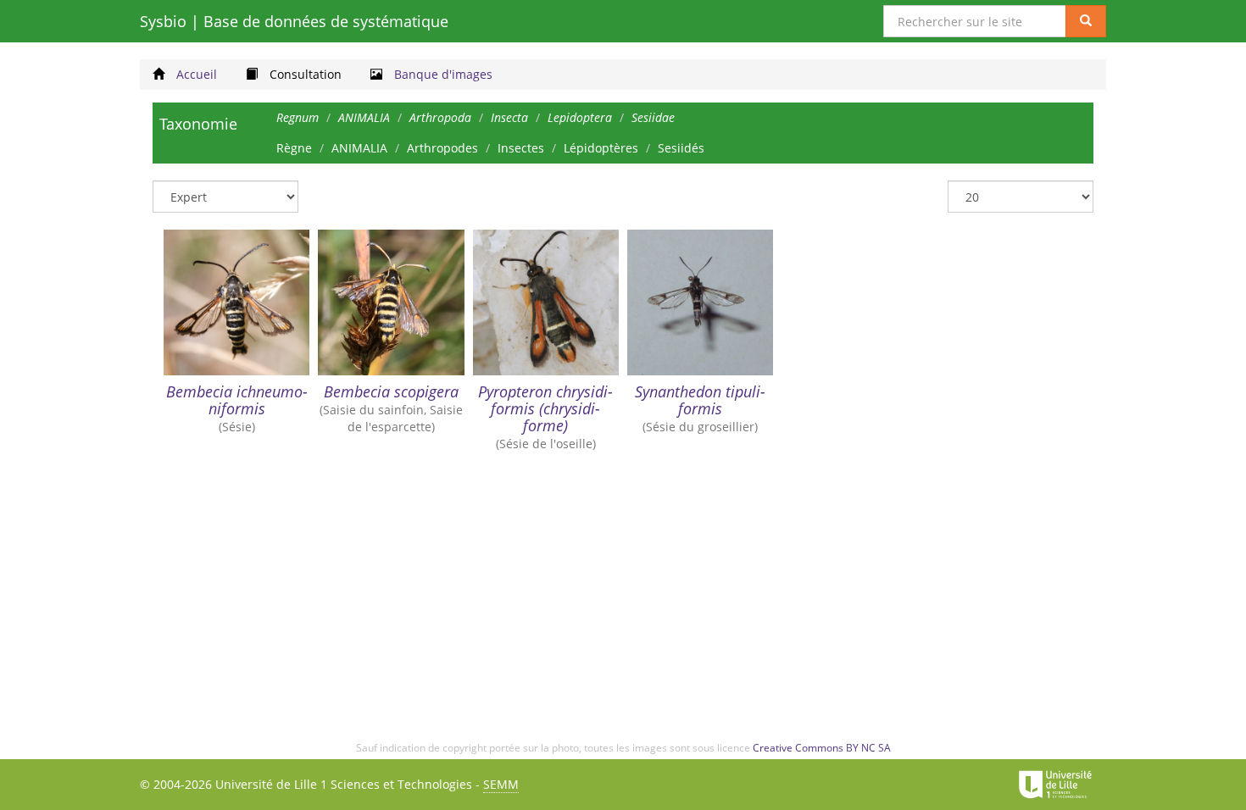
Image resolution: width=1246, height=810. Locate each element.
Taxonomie (198, 124)
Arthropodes (442, 148)
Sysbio (294, 21)
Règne (294, 148)
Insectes (521, 148)
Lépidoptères (601, 148)
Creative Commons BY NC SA (822, 748)
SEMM (501, 784)
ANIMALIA (359, 148)
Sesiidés (681, 148)
